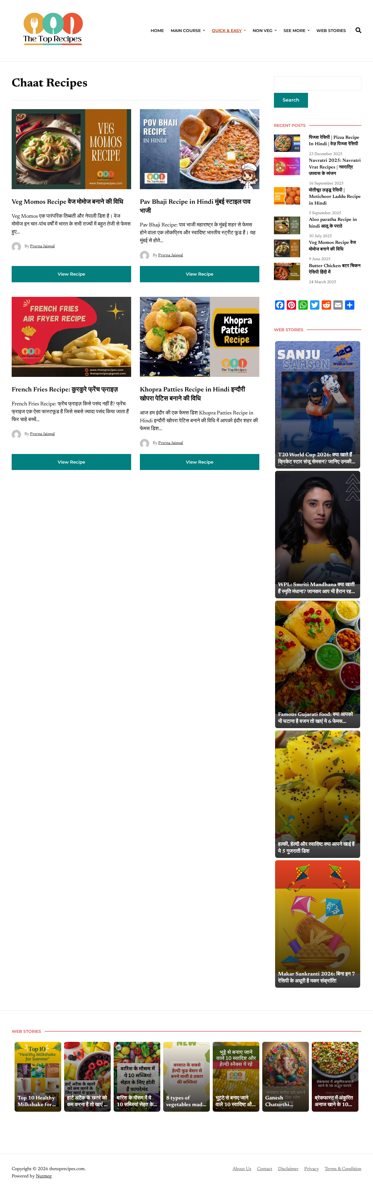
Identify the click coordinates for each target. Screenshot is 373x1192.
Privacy (311, 1169)
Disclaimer (288, 1169)
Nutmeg (44, 1176)
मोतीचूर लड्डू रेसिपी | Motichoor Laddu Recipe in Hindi (335, 197)
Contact (264, 1169)
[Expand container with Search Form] (358, 30)
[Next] (355, 1077)
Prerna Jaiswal (42, 246)
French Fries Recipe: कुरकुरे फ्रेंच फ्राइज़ (65, 390)
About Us (242, 1169)
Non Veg (262, 30)
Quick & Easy (227, 30)
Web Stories (331, 30)
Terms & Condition (343, 1169)
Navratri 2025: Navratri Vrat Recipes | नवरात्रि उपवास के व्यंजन (335, 167)
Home (157, 30)
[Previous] (18, 1077)
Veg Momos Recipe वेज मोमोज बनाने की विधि (68, 202)
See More (294, 30)
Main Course (186, 30)
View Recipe (71, 274)
